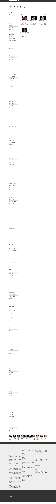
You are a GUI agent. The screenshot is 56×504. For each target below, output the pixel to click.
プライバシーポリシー (11, 497)
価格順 (45, 14)
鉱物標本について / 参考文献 (11, 14)
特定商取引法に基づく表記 (11, 496)
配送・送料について (11, 494)
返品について (10, 495)
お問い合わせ (20, 494)
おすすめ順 (43, 14)
